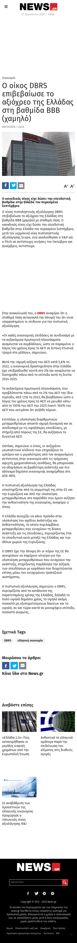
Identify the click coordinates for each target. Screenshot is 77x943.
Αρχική (10, 928)
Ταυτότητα (49, 933)
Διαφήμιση (45, 928)
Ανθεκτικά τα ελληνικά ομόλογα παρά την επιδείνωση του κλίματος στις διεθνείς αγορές (57, 746)
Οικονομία (8, 78)
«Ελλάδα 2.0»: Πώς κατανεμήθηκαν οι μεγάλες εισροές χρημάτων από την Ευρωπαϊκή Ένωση (15, 746)
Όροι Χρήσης (59, 928)
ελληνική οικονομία (30, 640)
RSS (57, 933)
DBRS (41, 313)
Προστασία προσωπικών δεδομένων (24, 933)
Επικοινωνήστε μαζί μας (26, 928)
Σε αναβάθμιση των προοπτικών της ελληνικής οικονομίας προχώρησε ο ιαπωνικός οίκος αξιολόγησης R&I (17, 813)
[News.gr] (38, 6)
